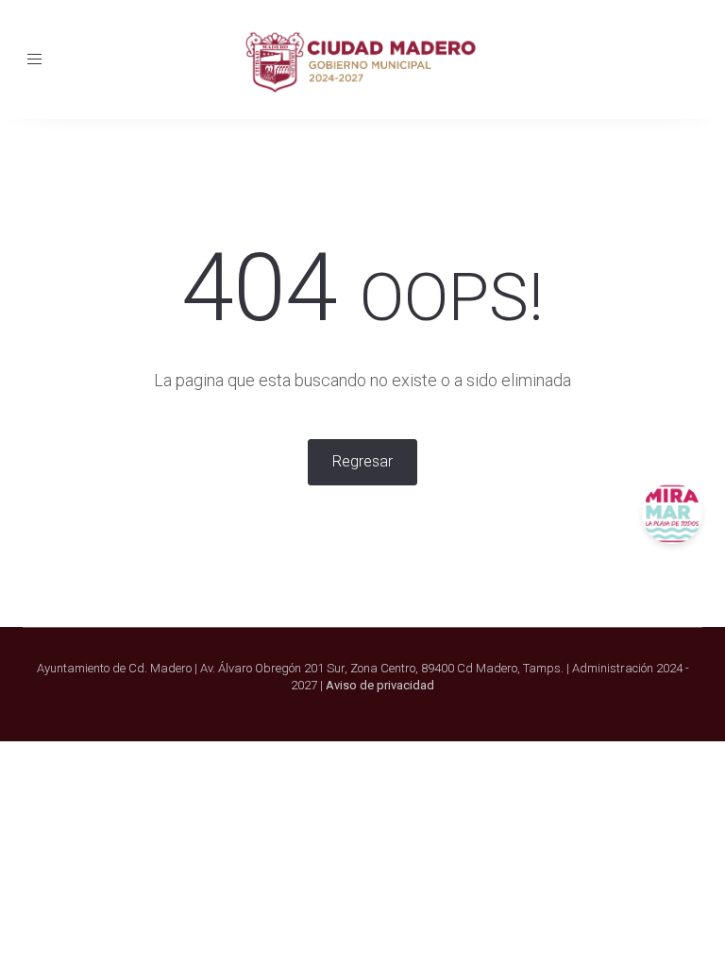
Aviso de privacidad (380, 685)
